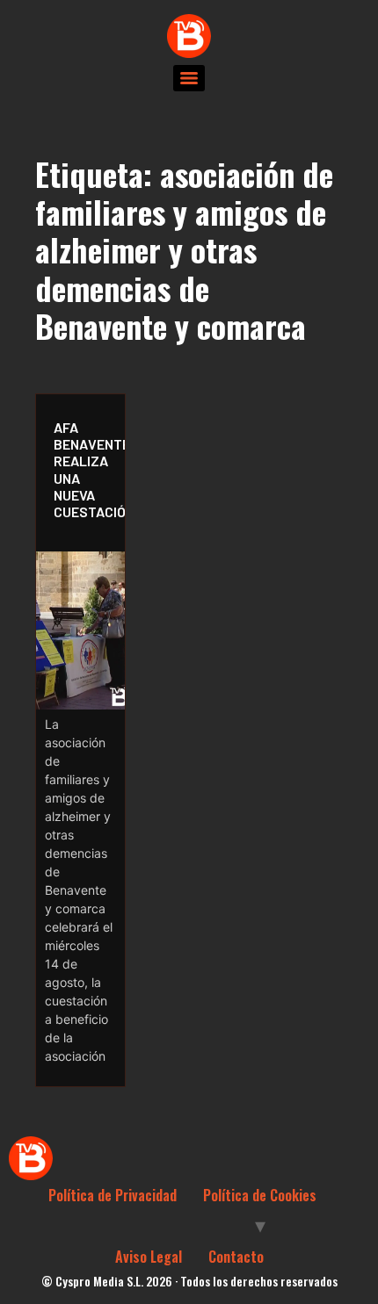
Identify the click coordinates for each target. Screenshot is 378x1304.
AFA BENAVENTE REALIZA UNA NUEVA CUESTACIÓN (85, 469)
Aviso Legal (148, 1256)
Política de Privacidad (112, 1195)
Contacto (236, 1256)
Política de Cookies (259, 1195)
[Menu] (189, 78)
